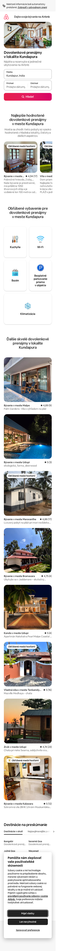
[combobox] (27, 76)
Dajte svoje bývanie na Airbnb (32, 16)
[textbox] (15, 87)
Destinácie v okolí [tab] (13, 831)
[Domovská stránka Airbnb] (6, 17)
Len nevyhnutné (27, 921)
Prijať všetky (27, 913)
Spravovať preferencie (28, 930)
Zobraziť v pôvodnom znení (32, 7)
